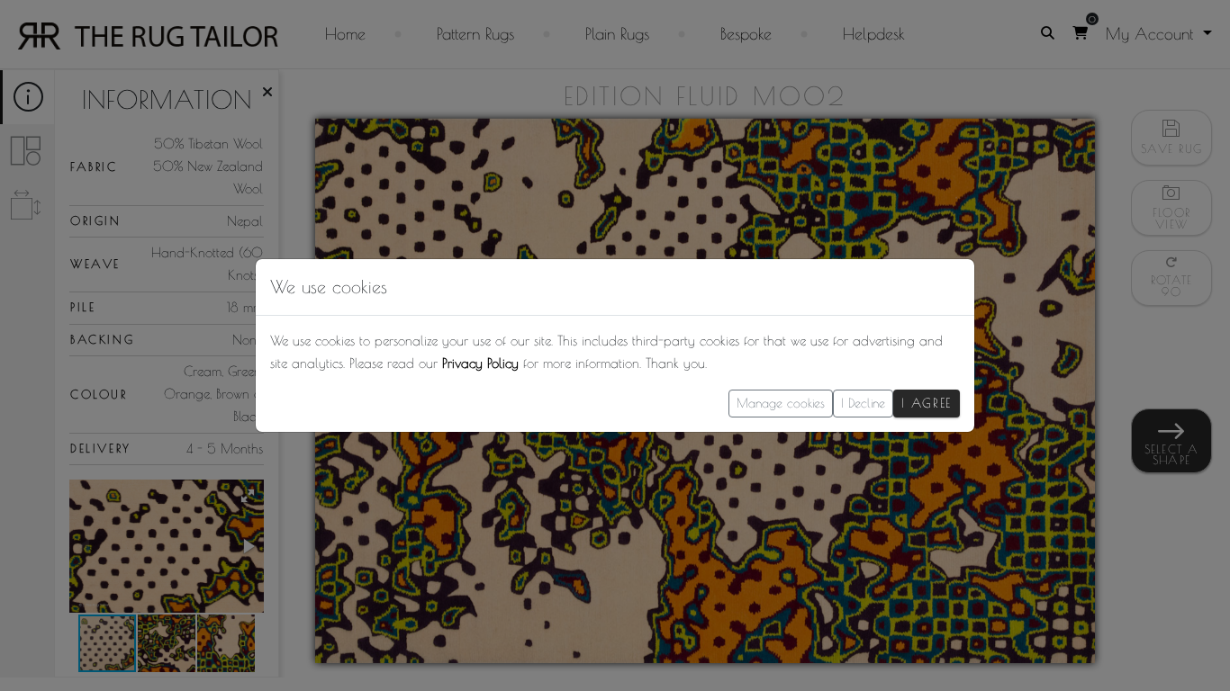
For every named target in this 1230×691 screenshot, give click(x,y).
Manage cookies (781, 403)
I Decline (863, 403)
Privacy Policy (480, 363)
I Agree (926, 403)
